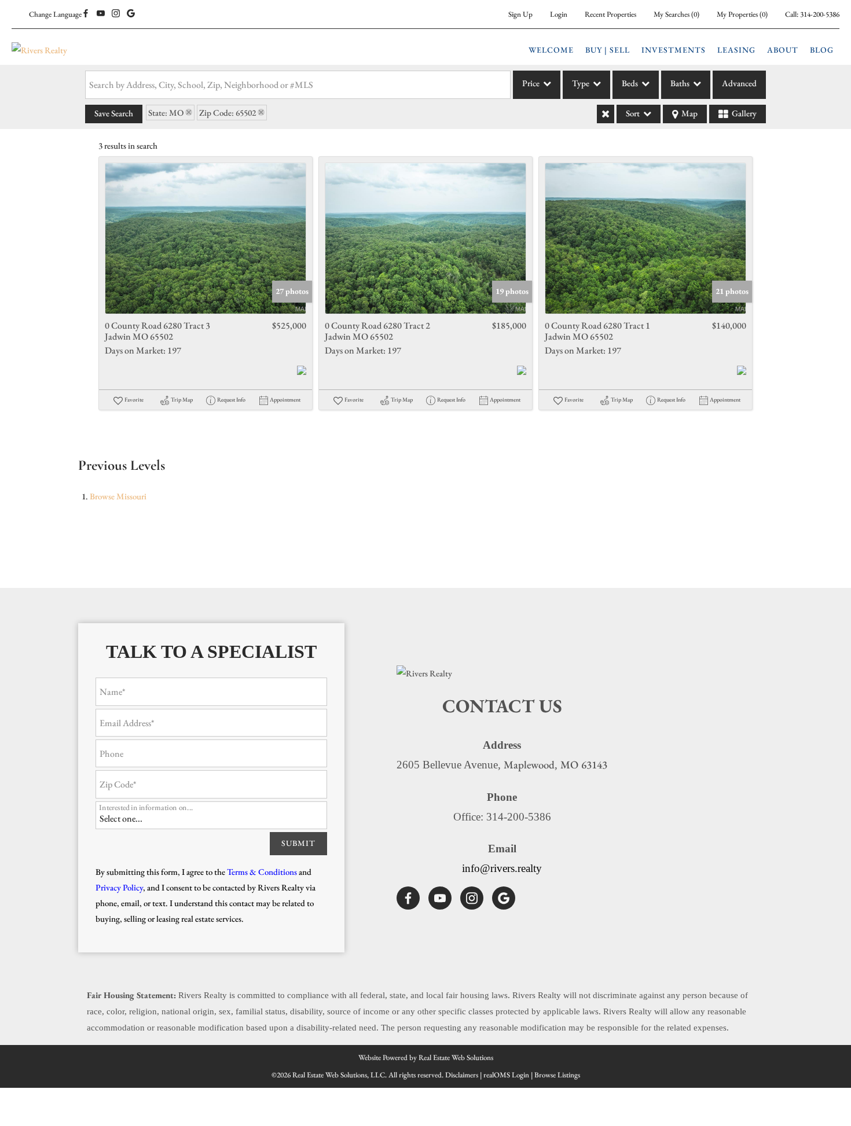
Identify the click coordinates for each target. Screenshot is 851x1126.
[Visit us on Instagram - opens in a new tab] (116, 14)
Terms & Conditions (262, 871)
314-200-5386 (819, 14)
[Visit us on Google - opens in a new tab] (131, 14)
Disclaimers (461, 1075)
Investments (673, 50)
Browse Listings (557, 1075)
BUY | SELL (607, 50)
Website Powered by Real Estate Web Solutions (425, 1057)
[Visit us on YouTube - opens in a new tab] (101, 14)
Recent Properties (610, 14)
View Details (205, 238)
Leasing (736, 50)
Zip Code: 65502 (227, 112)
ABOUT (782, 50)
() (676, 14)
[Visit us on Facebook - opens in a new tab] (86, 14)
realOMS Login (506, 1075)
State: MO (166, 112)
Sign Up (520, 14)
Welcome (551, 50)
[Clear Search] (605, 114)
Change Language (55, 14)
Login (558, 14)
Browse (118, 496)
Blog (822, 50)
